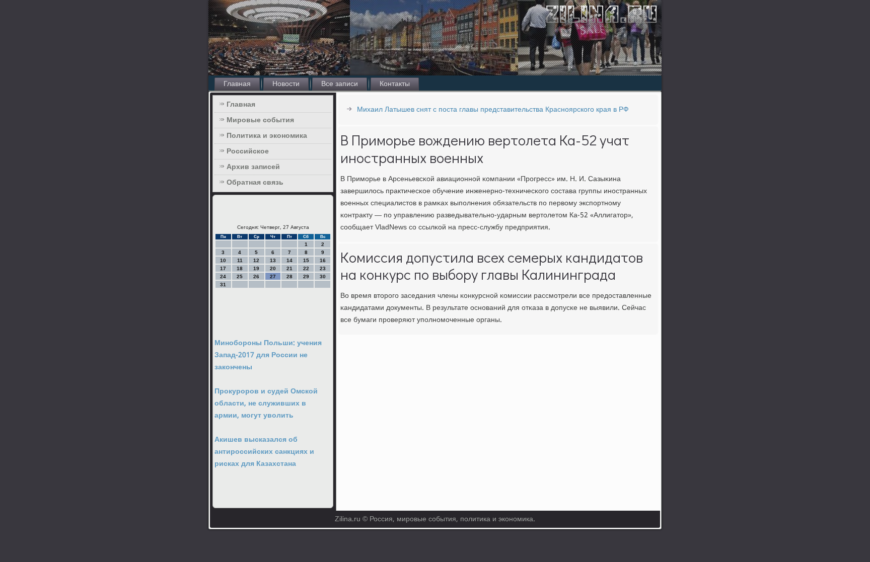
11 (240, 260)
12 (256, 260)
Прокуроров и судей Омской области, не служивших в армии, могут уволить (266, 403)
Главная (237, 84)
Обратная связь (255, 183)
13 (273, 260)
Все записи (339, 84)
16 (323, 260)
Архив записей (253, 167)
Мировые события (260, 120)
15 (306, 260)
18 (240, 268)
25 (240, 276)
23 (323, 268)
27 (273, 276)
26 (256, 276)
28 (289, 276)
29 (306, 276)
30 (323, 276)
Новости (286, 84)
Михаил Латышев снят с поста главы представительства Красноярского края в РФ (493, 110)
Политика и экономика (267, 136)
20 (273, 268)
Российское (248, 151)
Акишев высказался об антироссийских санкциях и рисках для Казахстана (264, 452)
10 (223, 260)
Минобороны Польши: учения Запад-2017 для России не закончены (268, 355)
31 (223, 284)
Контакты (395, 84)
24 (223, 276)
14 (289, 260)
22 (306, 268)
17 (223, 268)
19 (256, 268)
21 (289, 268)
